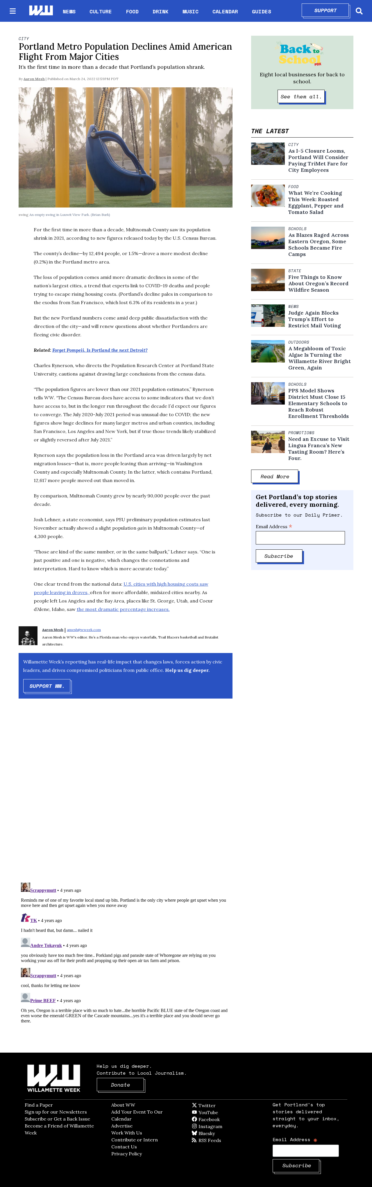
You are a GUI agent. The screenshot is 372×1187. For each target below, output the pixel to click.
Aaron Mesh (34, 79)
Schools (297, 229)
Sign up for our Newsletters (56, 1112)
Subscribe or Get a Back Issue (57, 1119)
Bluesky (214, 1133)
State (294, 271)
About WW (123, 1105)
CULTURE (101, 11)
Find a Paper (39, 1105)
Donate (127, 1084)
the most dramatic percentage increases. (123, 609)
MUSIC (190, 11)
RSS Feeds (219, 1140)
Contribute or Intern (134, 1140)
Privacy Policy (126, 1154)
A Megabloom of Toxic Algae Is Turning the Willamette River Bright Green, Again (319, 358)
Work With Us (126, 1133)
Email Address (274, 526)
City (24, 39)
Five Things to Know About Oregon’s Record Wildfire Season (318, 283)
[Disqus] (126, 795)
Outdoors (298, 342)
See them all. (303, 96)
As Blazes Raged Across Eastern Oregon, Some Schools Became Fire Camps (318, 244)
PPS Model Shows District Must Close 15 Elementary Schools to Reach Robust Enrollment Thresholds (318, 403)
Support (331, 10)
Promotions (301, 433)
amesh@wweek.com (84, 629)
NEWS (69, 11)
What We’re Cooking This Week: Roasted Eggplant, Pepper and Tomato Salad (316, 202)
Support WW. (50, 686)
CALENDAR (225, 11)
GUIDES (261, 11)
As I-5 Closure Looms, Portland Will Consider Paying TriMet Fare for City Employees (318, 160)
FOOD (132, 11)
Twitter (221, 1105)
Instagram (222, 1126)
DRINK (161, 11)
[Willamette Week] (41, 10)
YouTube (217, 1112)
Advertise (122, 1126)
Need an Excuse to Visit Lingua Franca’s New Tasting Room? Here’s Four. (318, 448)
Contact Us (124, 1147)
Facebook (225, 1119)
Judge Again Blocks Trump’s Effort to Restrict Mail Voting (314, 319)
